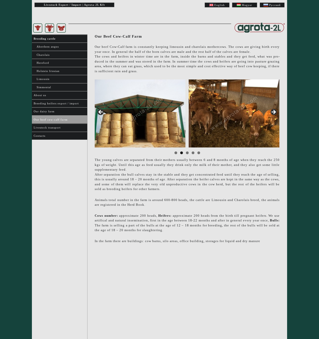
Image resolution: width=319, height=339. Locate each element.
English (219, 4)
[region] (187, 113)
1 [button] (175, 152)
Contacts (39, 135)
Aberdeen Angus (46, 46)
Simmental (42, 87)
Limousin (42, 78)
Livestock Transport (47, 127)
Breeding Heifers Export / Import (56, 103)
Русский (275, 4)
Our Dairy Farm (44, 111)
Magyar (247, 4)
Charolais (42, 54)
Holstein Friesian (47, 70)
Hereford (41, 62)
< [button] (101, 112)
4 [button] (193, 152)
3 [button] (187, 152)
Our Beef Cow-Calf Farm (51, 119)
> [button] (273, 112)
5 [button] (198, 152)
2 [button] (181, 152)
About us (40, 95)
